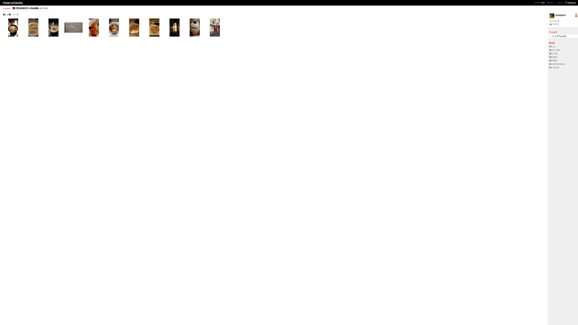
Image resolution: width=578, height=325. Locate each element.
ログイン (550, 3)
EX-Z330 (556, 50)
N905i (554, 60)
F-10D (555, 54)
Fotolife (6, 8)
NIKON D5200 (558, 64)
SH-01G (555, 24)
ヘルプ (559, 3)
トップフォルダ (559, 36)
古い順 (16, 14)
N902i (554, 57)
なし (554, 46)
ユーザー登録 (539, 3)
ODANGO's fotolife (27, 8)
